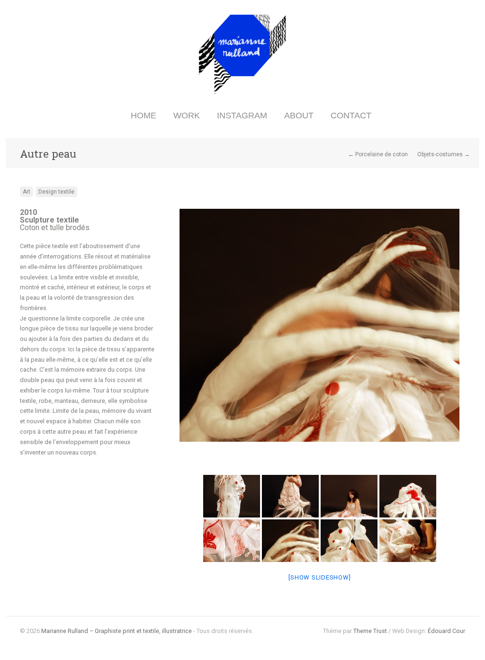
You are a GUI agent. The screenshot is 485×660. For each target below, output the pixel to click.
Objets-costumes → (443, 154)
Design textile (56, 191)
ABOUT (299, 115)
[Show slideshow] (319, 577)
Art (26, 191)
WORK (186, 115)
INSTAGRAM (242, 115)
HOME (143, 115)
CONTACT (351, 115)
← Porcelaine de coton (378, 154)
